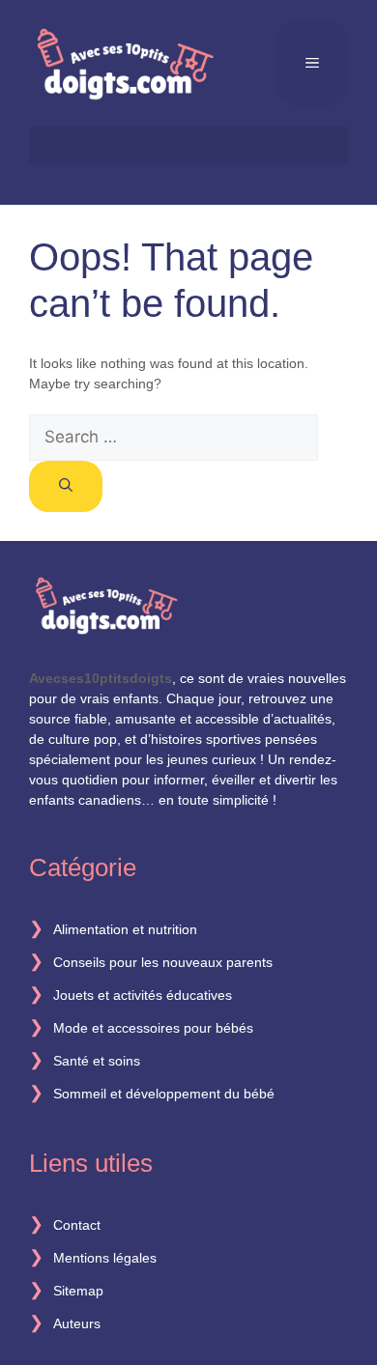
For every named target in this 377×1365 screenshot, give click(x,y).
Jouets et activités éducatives (142, 995)
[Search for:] (173, 437)
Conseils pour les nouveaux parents (163, 962)
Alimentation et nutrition (125, 929)
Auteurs (77, 1323)
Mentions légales (105, 1257)
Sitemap (78, 1290)
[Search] (65, 486)
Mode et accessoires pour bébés (153, 1028)
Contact (77, 1225)
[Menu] (312, 62)
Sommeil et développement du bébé (164, 1093)
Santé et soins (96, 1060)
